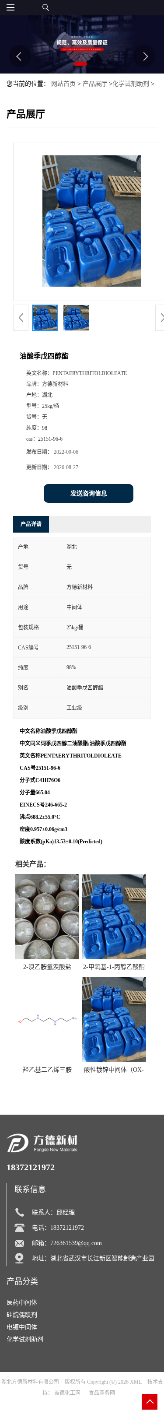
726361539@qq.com (76, 1243)
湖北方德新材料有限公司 (30, 1382)
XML (136, 1382)
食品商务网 (102, 1393)
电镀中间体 (22, 1327)
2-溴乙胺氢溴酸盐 (47, 967)
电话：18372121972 (58, 1228)
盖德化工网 (67, 1393)
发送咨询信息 (88, 493)
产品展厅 (95, 84)
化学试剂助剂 (130, 84)
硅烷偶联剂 (22, 1315)
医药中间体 (22, 1302)
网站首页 (63, 84)
